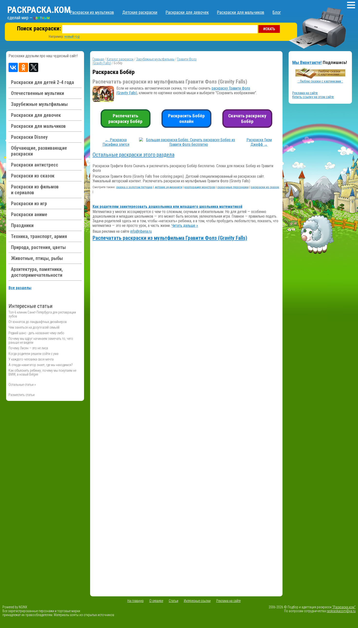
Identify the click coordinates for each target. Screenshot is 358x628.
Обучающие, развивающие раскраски (39, 151)
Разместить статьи (22, 395)
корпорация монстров (199, 187)
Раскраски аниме (29, 214)
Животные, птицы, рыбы (37, 258)
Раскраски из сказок (33, 176)
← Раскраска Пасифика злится (116, 142)
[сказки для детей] (320, 77)
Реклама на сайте (305, 93)
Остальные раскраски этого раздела (133, 155)
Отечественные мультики (37, 93)
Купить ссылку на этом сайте (313, 97)
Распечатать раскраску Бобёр (125, 118)
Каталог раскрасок (120, 59)
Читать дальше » (184, 225)
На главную (135, 601)
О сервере (156, 601)
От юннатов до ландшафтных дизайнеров (38, 322)
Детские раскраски (139, 12)
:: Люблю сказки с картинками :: (320, 81)
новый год (72, 36)
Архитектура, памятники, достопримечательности (37, 272)
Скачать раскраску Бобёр (247, 118)
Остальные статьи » (22, 385)
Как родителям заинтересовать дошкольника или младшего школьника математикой (167, 206)
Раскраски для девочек (187, 12)
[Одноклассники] (23, 67)
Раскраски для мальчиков (240, 12)
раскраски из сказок (265, 187)
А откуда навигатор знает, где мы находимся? (41, 365)
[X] (33, 67)
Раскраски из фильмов (35, 189)
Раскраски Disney (29, 137)
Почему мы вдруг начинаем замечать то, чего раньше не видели (41, 340)
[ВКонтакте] (13, 67)
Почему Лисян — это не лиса (28, 348)
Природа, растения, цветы (38, 247)
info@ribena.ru (141, 231)
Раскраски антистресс (34, 165)
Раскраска (39, 10)
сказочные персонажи (233, 187)
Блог (277, 12)
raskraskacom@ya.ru (341, 611)
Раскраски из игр (29, 203)
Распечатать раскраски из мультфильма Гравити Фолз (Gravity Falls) (170, 238)
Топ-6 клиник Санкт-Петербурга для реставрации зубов (42, 314)
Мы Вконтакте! (307, 62)
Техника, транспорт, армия (39, 236)
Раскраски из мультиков (92, 12)
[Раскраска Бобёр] (188, 144)
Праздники (22, 225)
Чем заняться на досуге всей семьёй (34, 327)
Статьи (173, 601)
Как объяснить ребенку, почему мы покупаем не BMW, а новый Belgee (42, 372)
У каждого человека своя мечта (31, 359)
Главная (98, 59)
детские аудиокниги (168, 187)
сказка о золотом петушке (134, 187)
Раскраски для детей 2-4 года (42, 82)
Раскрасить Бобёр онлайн (186, 118)
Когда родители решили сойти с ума (33, 354)
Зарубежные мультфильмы (39, 104)
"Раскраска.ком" (344, 607)
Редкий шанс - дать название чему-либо (36, 333)
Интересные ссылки (197, 601)
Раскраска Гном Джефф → (259, 142)
